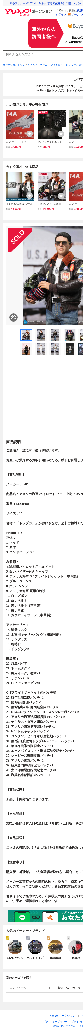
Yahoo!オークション (63, 1015)
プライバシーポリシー (55, 1021)
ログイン (61, 14)
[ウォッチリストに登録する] (29, 134)
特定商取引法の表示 (64, 1026)
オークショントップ (14, 64)
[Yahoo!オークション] (28, 9)
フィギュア (57, 64)
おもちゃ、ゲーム (37, 64)
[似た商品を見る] (13, 317)
